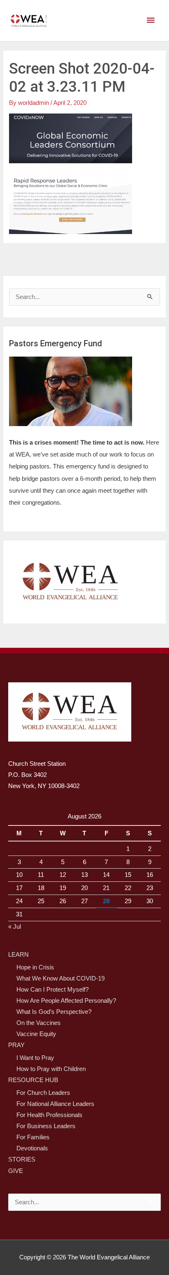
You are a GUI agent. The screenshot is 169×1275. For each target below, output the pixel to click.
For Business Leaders (45, 1126)
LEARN (18, 954)
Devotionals (32, 1148)
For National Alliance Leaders (55, 1104)
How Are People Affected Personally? (66, 1000)
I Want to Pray (35, 1058)
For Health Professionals (49, 1115)
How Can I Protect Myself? (52, 989)
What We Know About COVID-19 (60, 978)
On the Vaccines (38, 1023)
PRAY (16, 1045)
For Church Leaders (43, 1093)
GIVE (15, 1171)
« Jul (14, 926)
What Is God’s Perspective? (53, 1011)
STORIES (21, 1159)
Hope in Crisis (35, 967)
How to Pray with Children (51, 1069)
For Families (33, 1137)
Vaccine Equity (36, 1034)
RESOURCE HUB (33, 1080)
